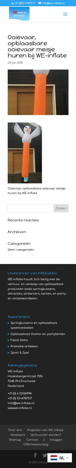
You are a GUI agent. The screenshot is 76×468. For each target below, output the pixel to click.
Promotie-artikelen (24, 346)
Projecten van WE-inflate (45, 430)
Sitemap (15, 439)
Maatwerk (18, 434)
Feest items (19, 340)
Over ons (15, 430)
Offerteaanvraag (35, 444)
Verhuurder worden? (45, 434)
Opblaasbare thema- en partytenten (38, 334)
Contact (32, 439)
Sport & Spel (20, 352)
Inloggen (56, 439)
